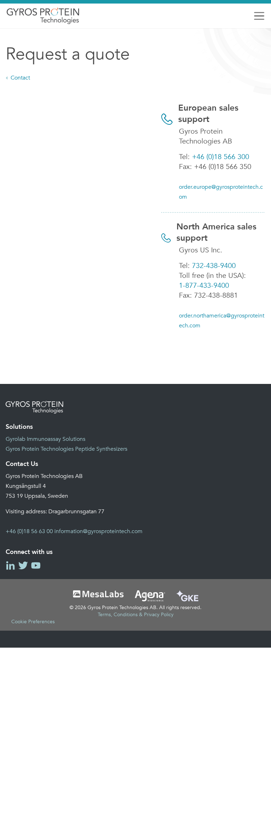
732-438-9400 (214, 265)
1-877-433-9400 (204, 285)
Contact (20, 78)
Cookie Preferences (33, 621)
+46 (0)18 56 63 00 (29, 531)
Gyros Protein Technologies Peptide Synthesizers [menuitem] (66, 449)
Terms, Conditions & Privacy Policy (136, 614)
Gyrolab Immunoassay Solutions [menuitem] (45, 439)
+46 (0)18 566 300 (220, 157)
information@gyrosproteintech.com (98, 531)
